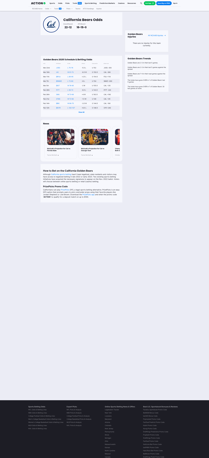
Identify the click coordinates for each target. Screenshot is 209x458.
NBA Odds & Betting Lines (37, 413)
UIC (57, 72)
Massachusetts (110, 444)
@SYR (58, 108)
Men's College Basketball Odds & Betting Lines (44, 419)
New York (108, 413)
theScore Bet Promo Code (152, 444)
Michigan (108, 438)
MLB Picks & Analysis (74, 422)
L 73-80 (70, 81)
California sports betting (61, 174)
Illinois (107, 435)
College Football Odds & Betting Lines (41, 416)
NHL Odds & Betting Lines (37, 428)
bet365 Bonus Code (150, 416)
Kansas (107, 447)
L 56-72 (70, 90)
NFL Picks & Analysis (74, 410)
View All (81, 112)
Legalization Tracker (112, 410)
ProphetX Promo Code (151, 435)
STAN (58, 99)
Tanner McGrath (52, 155)
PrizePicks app (88, 194)
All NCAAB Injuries (155, 35)
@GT (58, 85)
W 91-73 (70, 72)
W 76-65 (70, 85)
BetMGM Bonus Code (150, 413)
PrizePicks (65, 190)
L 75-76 (70, 68)
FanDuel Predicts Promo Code (153, 422)
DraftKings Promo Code (151, 438)
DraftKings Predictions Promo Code (155, 432)
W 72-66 (70, 99)
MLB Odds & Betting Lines (37, 425)
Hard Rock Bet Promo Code (153, 450)
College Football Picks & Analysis (78, 416)
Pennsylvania (109, 432)
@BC (58, 103)
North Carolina (110, 450)
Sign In (175, 3)
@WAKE (59, 81)
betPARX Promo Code (151, 447)
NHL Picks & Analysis (74, 425)
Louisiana (108, 416)
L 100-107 (71, 108)
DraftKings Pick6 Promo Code (153, 457)
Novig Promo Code (150, 428)
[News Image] (60, 137)
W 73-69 (70, 94)
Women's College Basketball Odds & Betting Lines (45, 422)
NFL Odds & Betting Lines (37, 410)
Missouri (108, 454)
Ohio (106, 441)
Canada (107, 457)
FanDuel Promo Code (150, 441)
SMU (58, 94)
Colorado (108, 425)
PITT (58, 90)
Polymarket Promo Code (151, 419)
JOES (58, 68)
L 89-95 (70, 77)
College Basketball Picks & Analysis (79, 419)
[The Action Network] (38, 3)
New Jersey (109, 428)
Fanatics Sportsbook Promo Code (155, 410)
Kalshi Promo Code (150, 425)
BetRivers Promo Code (151, 454)
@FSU (58, 77)
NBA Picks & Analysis (74, 413)
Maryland (108, 419)
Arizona (107, 422)
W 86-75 (70, 103)
